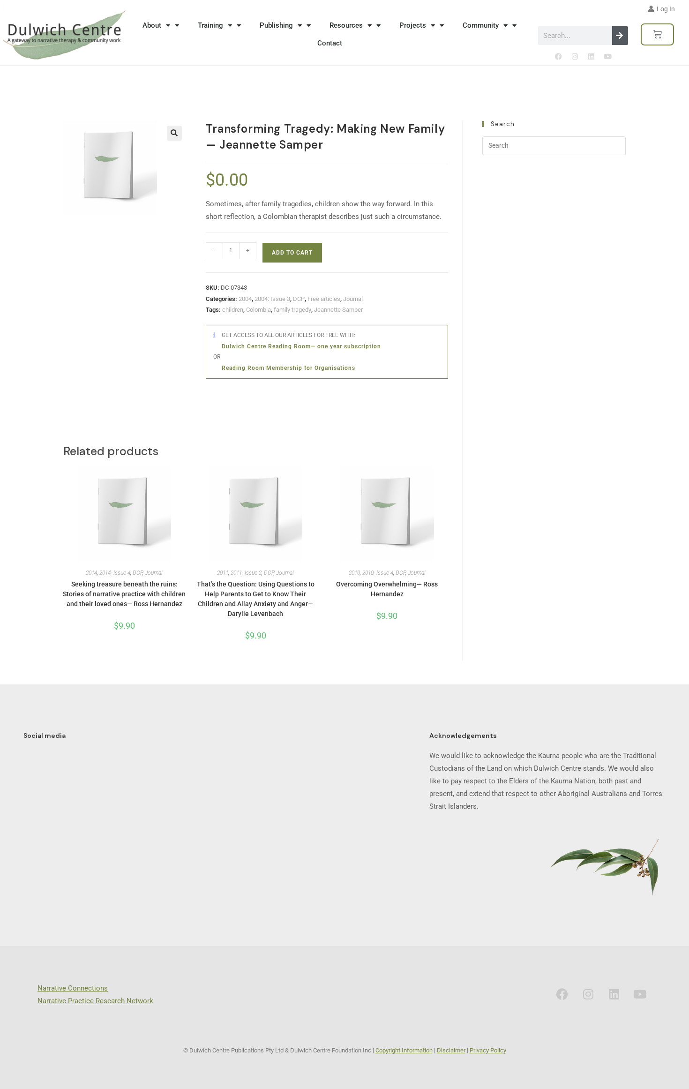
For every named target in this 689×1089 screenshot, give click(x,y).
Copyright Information (404, 1050)
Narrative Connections (72, 988)
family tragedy (292, 309)
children (232, 309)
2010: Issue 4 (377, 573)
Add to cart (292, 252)
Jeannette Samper (338, 309)
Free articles (323, 298)
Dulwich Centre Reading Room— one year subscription (301, 346)
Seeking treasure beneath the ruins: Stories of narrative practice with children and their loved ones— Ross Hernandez (124, 594)
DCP (299, 298)
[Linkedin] (591, 57)
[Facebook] (558, 57)
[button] (174, 133)
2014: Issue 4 (114, 573)
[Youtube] (607, 57)
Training (210, 25)
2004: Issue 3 (272, 298)
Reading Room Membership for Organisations (288, 368)
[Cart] (657, 34)
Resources (346, 25)
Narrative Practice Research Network (95, 1001)
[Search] (620, 35)
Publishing (276, 25)
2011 (222, 573)
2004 (245, 298)
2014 (91, 573)
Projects (412, 25)
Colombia (258, 309)
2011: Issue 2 (246, 573)
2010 (354, 573)
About (151, 25)
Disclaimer (451, 1050)
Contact (329, 43)
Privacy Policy (488, 1050)
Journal (353, 298)
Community (481, 25)
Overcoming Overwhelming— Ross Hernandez (387, 589)
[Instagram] (575, 57)
